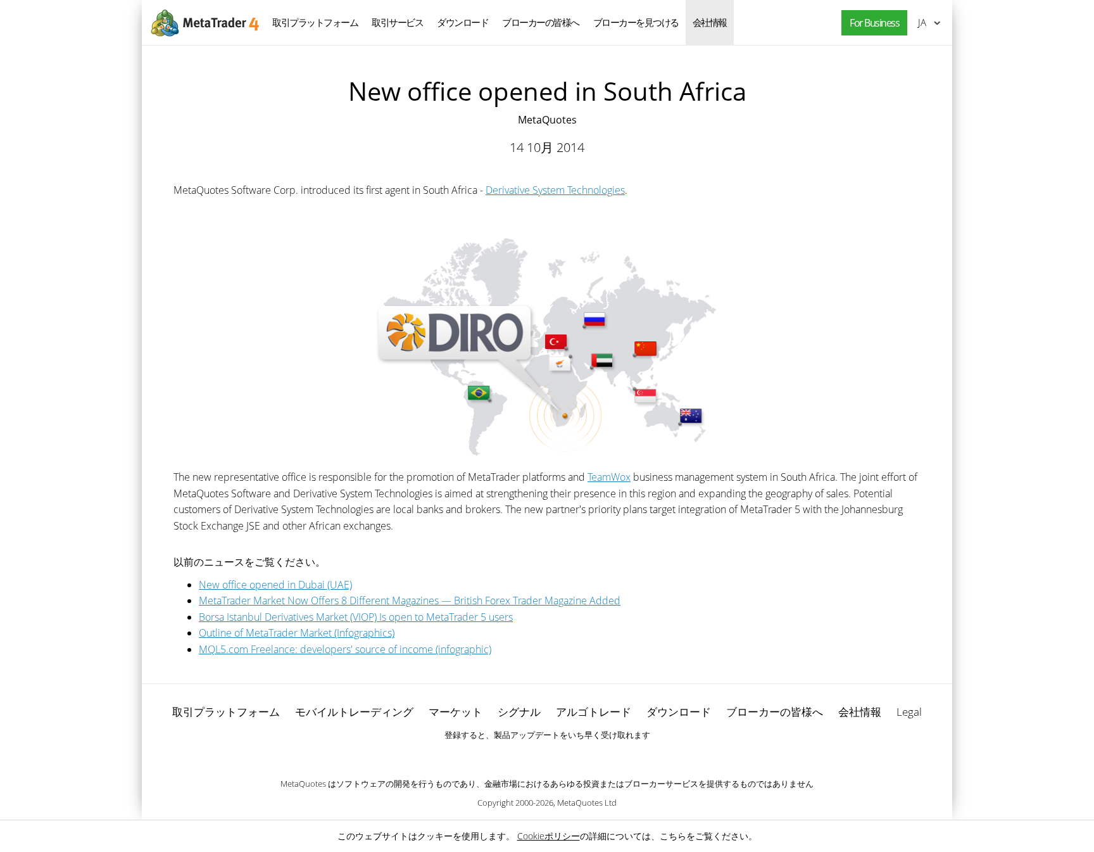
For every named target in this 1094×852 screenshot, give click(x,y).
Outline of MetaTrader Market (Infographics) (296, 633)
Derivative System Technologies (555, 190)
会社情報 (710, 22)
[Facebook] (526, 757)
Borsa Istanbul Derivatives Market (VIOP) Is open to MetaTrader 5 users (356, 617)
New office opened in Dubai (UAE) (275, 585)
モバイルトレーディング (354, 711)
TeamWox (609, 477)
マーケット (455, 711)
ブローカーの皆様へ (540, 22)
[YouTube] (567, 757)
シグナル (519, 711)
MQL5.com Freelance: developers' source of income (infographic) (345, 649)
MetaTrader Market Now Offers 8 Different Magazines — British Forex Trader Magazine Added (409, 600)
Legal (909, 711)
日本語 (920, 22)
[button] (871, 23)
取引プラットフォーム (315, 22)
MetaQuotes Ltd (587, 802)
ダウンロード (462, 22)
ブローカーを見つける (636, 22)
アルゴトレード (593, 711)
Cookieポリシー (548, 836)
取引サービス (397, 22)
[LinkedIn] (547, 757)
